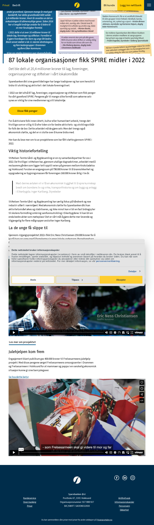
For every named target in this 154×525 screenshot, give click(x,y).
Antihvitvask (124, 498)
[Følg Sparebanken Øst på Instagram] (132, 478)
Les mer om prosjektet (22, 342)
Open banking (29, 502)
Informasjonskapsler (124, 502)
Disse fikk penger (27, 111)
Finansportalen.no (104, 520)
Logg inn (131, 5)
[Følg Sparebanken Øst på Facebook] (116, 478)
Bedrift (16, 5)
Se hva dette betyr (19, 377)
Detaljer (132, 271)
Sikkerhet (124, 510)
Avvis (33, 279)
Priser (29, 506)
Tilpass (75, 279)
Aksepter (121, 279)
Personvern (124, 506)
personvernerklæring (108, 261)
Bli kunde (109, 5)
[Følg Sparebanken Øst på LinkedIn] (124, 478)
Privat (5, 5)
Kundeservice (29, 498)
